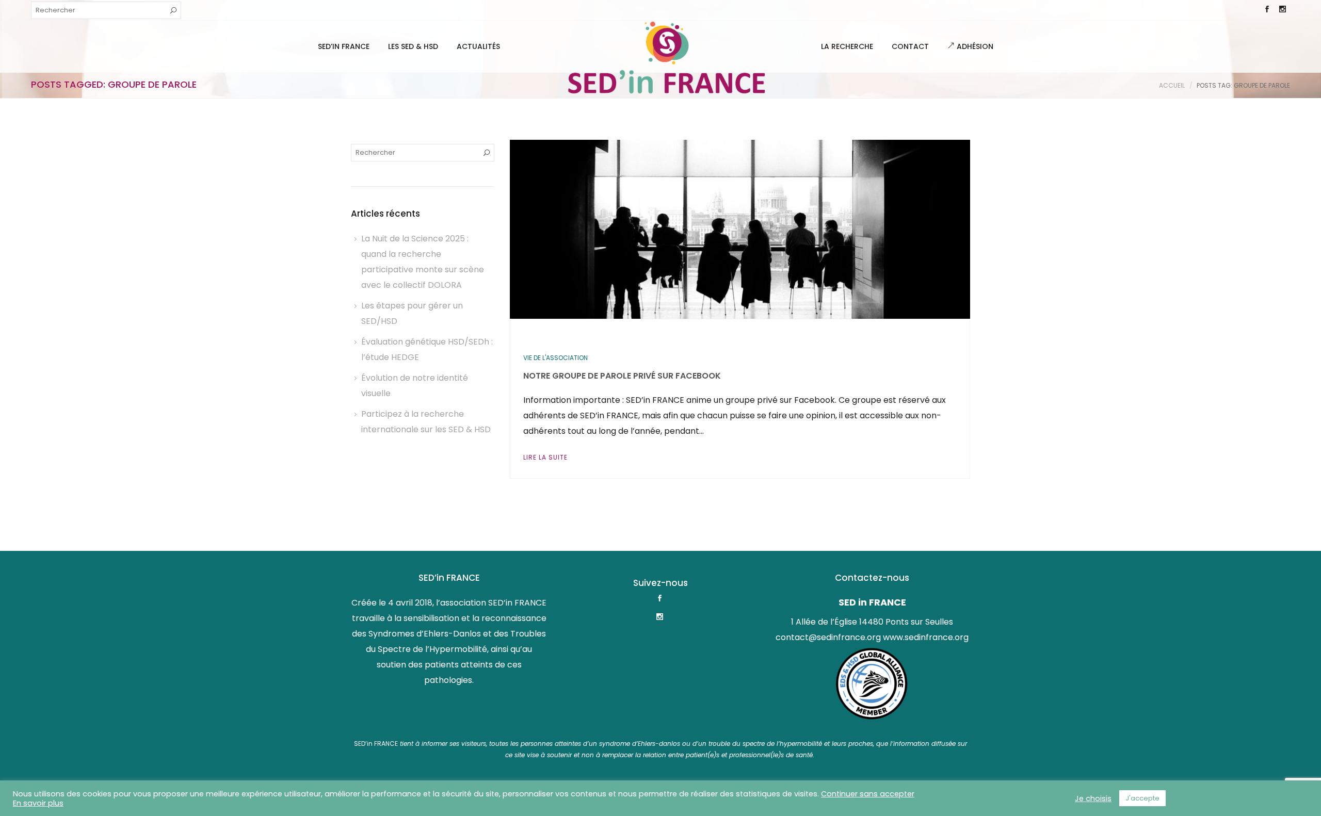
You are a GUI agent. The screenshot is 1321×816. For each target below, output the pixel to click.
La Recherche (847, 46)
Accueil (1172, 85)
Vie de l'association (555, 357)
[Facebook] (1267, 10)
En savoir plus (38, 803)
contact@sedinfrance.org (828, 637)
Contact (910, 46)
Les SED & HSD (413, 46)
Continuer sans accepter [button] (867, 794)
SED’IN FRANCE (343, 46)
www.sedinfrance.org (926, 637)
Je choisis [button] (1093, 798)
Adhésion (974, 46)
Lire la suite (545, 457)
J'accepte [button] (1142, 798)
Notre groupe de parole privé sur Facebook (622, 376)
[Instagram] (1282, 10)
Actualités (478, 46)
